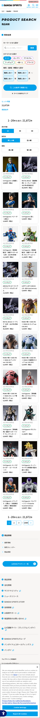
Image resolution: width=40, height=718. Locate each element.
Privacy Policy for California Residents (16, 701)
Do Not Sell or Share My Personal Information (19, 703)
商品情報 (7, 535)
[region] (20, 691)
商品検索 (7, 552)
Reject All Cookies (20, 714)
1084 (26, 522)
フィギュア (7, 177)
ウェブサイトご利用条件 (9, 659)
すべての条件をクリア (21, 93)
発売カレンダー (9, 547)
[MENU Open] (36, 6)
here (15, 675)
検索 (32, 48)
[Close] (37, 667)
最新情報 (7, 542)
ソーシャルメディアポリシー (10, 663)
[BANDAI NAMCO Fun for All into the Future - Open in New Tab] (33, 2)
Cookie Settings (20, 707)
